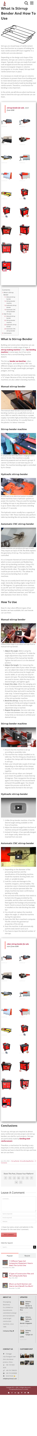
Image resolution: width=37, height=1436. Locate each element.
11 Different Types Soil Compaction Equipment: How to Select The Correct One (21, 1263)
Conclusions (8, 333)
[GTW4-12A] (6, 171)
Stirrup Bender (15, 1161)
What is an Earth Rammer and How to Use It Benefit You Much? (21, 1285)
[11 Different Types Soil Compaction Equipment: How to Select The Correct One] (5, 1261)
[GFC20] (24, 243)
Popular (10, 1256)
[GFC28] (24, 207)
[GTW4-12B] (24, 171)
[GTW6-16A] (6, 135)
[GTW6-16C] (6, 153)
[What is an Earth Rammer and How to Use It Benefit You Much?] (5, 1284)
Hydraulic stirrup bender (11, 306)
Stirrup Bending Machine (27, 1161)
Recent (27, 1256)
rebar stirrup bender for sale (18, 944)
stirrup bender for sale (15, 108)
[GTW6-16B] (24, 135)
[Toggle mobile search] (26, 3)
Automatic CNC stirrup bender (11, 311)
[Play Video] (18, 633)
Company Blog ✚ (8, 1331)
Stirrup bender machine (11, 302)
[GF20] (6, 262)
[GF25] (6, 243)
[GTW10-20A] (6, 117)
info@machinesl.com (10, 1379)
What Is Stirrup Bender (9, 294)
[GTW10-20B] (24, 117)
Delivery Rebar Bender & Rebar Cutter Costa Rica (26, 1306)
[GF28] (6, 225)
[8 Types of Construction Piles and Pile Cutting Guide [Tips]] (5, 1274)
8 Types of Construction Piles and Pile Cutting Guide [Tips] (21, 1275)
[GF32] (6, 207)
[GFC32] (24, 189)
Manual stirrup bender (11, 298)
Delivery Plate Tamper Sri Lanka (26, 1334)
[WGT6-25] (6, 189)
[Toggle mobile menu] (32, 3)
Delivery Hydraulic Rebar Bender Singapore (26, 1320)
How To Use (7, 314)
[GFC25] (24, 225)
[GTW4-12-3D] (24, 153)
